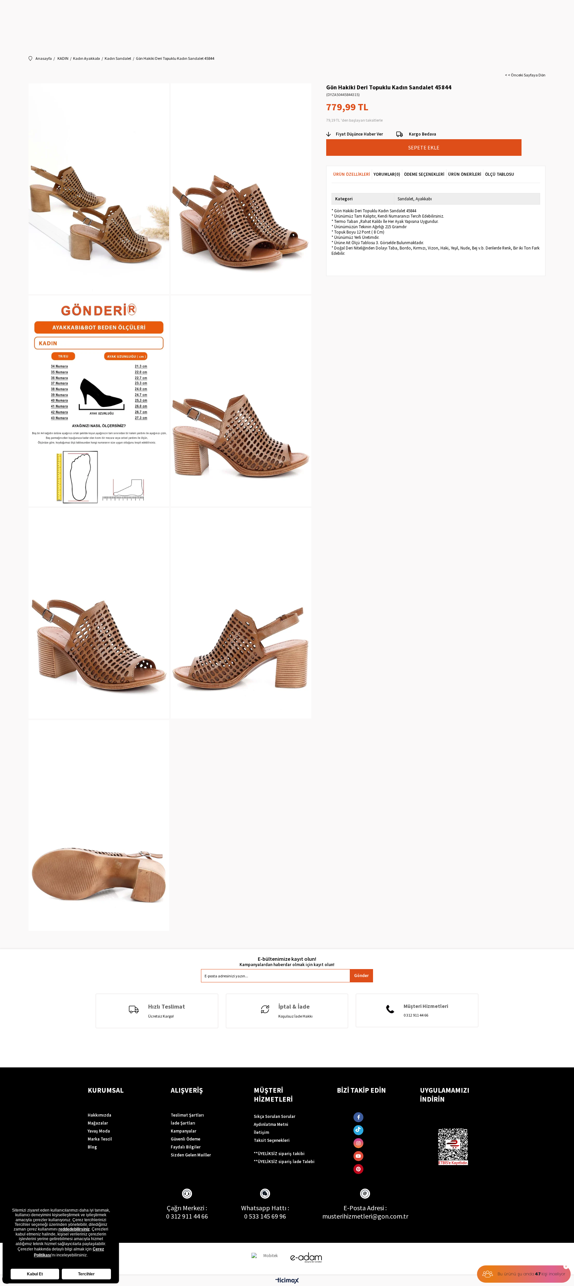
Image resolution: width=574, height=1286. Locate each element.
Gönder (361, 975)
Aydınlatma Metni (271, 1124)
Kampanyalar (183, 1131)
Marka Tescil (100, 1139)
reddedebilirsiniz (74, 1229)
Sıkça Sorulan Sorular (274, 1116)
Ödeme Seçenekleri (424, 174)
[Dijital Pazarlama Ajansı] (268, 1258)
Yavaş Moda (99, 1131)
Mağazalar (98, 1123)
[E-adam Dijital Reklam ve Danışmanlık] (306, 1257)
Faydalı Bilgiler (186, 1147)
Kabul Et (35, 1274)
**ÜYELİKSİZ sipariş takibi (279, 1153)
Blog (92, 1147)
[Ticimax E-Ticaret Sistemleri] (287, 1281)
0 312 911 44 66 (187, 1216)
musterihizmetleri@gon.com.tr (365, 1216)
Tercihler (86, 1274)
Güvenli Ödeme (185, 1139)
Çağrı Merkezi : (187, 1208)
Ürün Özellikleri (351, 174)
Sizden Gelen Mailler (191, 1155)
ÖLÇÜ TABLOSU (499, 174)
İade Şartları (183, 1123)
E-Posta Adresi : (365, 1208)
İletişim (261, 1132)
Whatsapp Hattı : (265, 1208)
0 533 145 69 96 (265, 1216)
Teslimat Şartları (187, 1115)
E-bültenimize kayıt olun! (287, 959)
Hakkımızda (99, 1115)
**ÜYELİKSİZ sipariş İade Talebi (284, 1161)
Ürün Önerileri (464, 174)
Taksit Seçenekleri (272, 1140)
